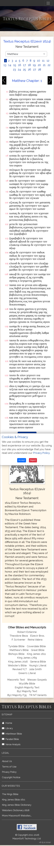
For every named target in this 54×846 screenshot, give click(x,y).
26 (29, 69)
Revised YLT (19, 669)
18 (29, 65)
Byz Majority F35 (17, 695)
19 (34, 65)
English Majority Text (27, 687)
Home (8, 723)
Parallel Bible (11, 739)
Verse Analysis (12, 744)
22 (49, 65)
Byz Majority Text (27, 691)
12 (48, 60)
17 (24, 65)
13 (5, 65)
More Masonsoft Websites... (17, 815)
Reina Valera (35, 639)
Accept (21, 460)
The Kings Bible (10, 794)
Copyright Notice (11, 777)
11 (43, 60)
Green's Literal (27, 673)
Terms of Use (9, 766)
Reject (33, 460)
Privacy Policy (9, 772)
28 (39, 69)
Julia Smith (35, 669)
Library (8, 728)
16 (19, 65)
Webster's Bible (17, 665)
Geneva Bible (38, 661)
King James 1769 (27, 657)
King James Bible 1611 (13, 799)
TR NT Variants (38, 695)
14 (10, 65)
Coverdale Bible (36, 646)
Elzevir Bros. (37, 635)
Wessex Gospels (37, 679)
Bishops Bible (16, 653)
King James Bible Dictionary (16, 804)
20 (39, 65)
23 (14, 69)
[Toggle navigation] (48, 3)
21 (44, 65)
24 (19, 69)
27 (34, 69)
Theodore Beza (19, 635)
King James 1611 (36, 653)
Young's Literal (37, 665)
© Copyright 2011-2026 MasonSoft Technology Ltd (26, 837)
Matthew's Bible (19, 650)
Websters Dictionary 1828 (15, 810)
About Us (7, 761)
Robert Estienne (27, 632)
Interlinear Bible (13, 733)
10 (38, 60)
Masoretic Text (16, 679)
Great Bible (37, 650)
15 (15, 65)
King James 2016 (18, 661)
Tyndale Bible (16, 646)
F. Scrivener (18, 639)
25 (24, 69)
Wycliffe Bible (27, 683)
